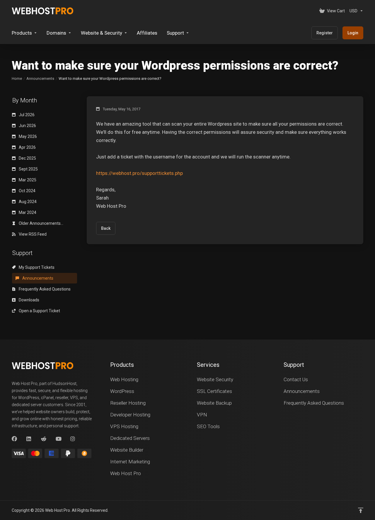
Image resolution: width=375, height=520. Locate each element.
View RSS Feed (32, 234)
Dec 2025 (27, 158)
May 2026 (27, 136)
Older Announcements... (40, 223)
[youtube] (58, 439)
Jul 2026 (26, 114)
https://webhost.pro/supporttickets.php (139, 173)
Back (105, 228)
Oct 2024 (26, 190)
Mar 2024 (27, 212)
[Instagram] (73, 439)
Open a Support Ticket (39, 310)
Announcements (40, 78)
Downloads (28, 300)
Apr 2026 (27, 147)
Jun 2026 (27, 125)
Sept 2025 (28, 169)
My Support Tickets (36, 267)
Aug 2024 (27, 201)
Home (17, 78)
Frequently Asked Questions (44, 289)
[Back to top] (360, 510)
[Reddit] (43, 439)
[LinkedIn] (29, 439)
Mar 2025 (27, 180)
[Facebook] (14, 439)
